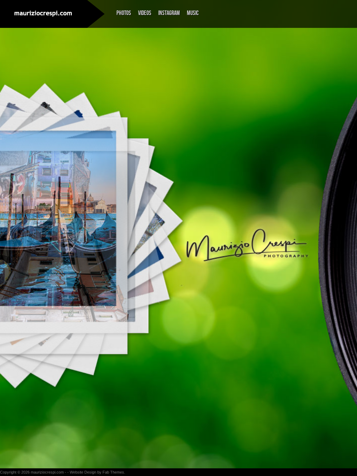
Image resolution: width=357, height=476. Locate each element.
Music (193, 13)
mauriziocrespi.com (47, 472)
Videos (144, 13)
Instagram (169, 13)
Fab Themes (113, 472)
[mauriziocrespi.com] (43, 13)
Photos (123, 13)
